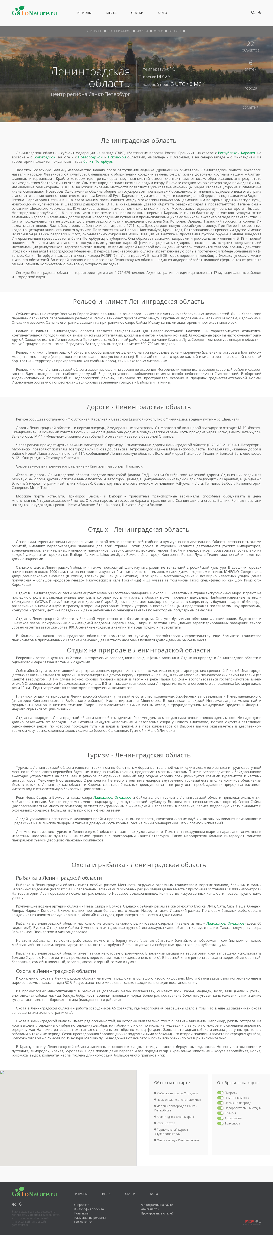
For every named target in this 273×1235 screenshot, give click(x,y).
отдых (158, 31)
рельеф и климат (119, 31)
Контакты (81, 1213)
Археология (233, 1118)
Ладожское (102, 797)
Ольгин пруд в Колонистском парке (176, 1142)
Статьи (137, 13)
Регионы (84, 13)
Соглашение (83, 1222)
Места (111, 13)
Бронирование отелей (157, 1213)
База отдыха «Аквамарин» (175, 1117)
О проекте (81, 1205)
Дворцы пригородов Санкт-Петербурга (175, 1108)
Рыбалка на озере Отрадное (177, 1093)
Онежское (123, 797)
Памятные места (237, 1098)
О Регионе (94, 31)
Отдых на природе (238, 1103)
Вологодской (44, 157)
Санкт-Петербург (109, 93)
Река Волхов (165, 1123)
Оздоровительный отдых (243, 1108)
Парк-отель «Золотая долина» (178, 1100)
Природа (231, 1092)
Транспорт (232, 1123)
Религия (230, 1113)
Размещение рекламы (90, 1218)
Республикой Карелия (236, 153)
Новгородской (90, 157)
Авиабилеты (150, 1209)
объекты (175, 31)
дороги (142, 31)
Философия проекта (89, 1209)
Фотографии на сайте (157, 1205)
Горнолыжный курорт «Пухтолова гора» (171, 1131)
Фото (162, 13)
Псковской (117, 157)
